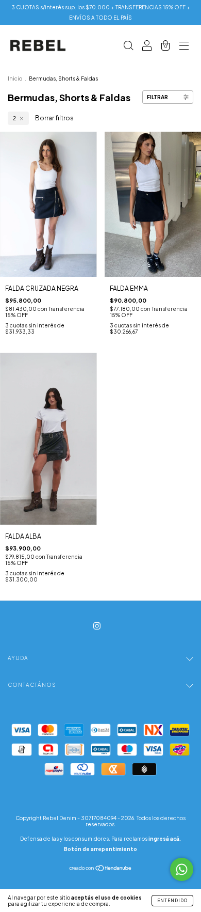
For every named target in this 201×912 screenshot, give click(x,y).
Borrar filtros (54, 118)
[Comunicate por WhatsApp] (181, 869)
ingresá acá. (164, 839)
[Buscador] (128, 47)
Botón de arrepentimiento (100, 849)
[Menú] (184, 47)
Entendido (172, 900)
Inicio (15, 78)
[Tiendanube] (101, 869)
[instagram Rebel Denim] (97, 626)
